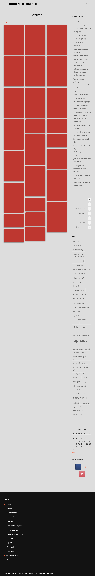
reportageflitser (78, 374)
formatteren (79, 290)
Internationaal (12, 530)
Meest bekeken (12, 555)
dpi (75, 282)
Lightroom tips (80, 213)
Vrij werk (10, 547)
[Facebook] (78, 467)
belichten (78, 265)
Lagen (76, 316)
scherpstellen (79, 382)
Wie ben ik (10, 560)
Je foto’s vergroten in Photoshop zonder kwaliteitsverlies (80, 72)
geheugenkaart (79, 294)
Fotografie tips (80, 208)
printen (76, 363)
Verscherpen (78, 410)
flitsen (76, 286)
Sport (9, 543)
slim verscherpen (79, 393)
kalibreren (84, 307)
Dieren (10, 521)
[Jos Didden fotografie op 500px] (85, 467)
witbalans (77, 414)
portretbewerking (79, 353)
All (7, 22)
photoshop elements (81, 349)
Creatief (10, 517)
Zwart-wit (11, 551)
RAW (84, 363)
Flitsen (77, 204)
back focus (78, 261)
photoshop (80, 342)
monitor (76, 336)
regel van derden (81, 368)
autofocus (78, 249)
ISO (75, 307)
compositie (79, 273)
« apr (74, 452)
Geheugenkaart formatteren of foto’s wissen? (80, 169)
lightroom (79, 329)
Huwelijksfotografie (15, 525)
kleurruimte (78, 312)
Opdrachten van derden (16, 534)
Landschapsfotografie (80, 319)
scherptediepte (79, 386)
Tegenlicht (77, 407)
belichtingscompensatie (81, 269)
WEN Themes (49, 573)
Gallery (9, 509)
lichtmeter (76, 323)
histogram (79, 303)
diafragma (79, 278)
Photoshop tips (80, 222)
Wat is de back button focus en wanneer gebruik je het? (81, 62)
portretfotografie (80, 358)
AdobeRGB (78, 242)
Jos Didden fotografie (20, 4)
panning (85, 336)
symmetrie (85, 403)
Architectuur (12, 513)
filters (81, 282)
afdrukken (77, 245)
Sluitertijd (81, 397)
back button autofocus (78, 255)
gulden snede (79, 298)
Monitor (77, 218)
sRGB (76, 403)
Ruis (84, 377)
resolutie (76, 377)
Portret (10, 538)
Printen (77, 227)
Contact (9, 504)
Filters (77, 199)
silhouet (76, 390)
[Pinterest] (82, 474)
